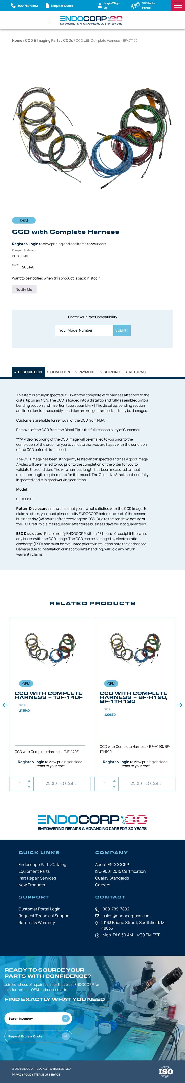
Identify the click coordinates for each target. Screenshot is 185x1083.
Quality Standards (112, 878)
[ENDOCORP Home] (91, 20)
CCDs (68, 40)
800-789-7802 (116, 909)
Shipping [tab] (111, 371)
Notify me (24, 289)
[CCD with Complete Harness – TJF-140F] (50, 697)
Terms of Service (47, 1074)
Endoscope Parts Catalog (42, 864)
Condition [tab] (60, 371)
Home (17, 40)
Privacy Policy (22, 1074)
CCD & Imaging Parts (42, 40)
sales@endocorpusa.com (126, 915)
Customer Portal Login (39, 909)
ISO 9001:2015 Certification (120, 871)
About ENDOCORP (112, 864)
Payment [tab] (86, 371)
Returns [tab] (137, 371)
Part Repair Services (37, 878)
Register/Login (25, 243)
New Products (31, 884)
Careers (102, 884)
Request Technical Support (44, 915)
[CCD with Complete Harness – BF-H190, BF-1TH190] (135, 697)
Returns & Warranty (36, 922)
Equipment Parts (34, 871)
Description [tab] (29, 371)
